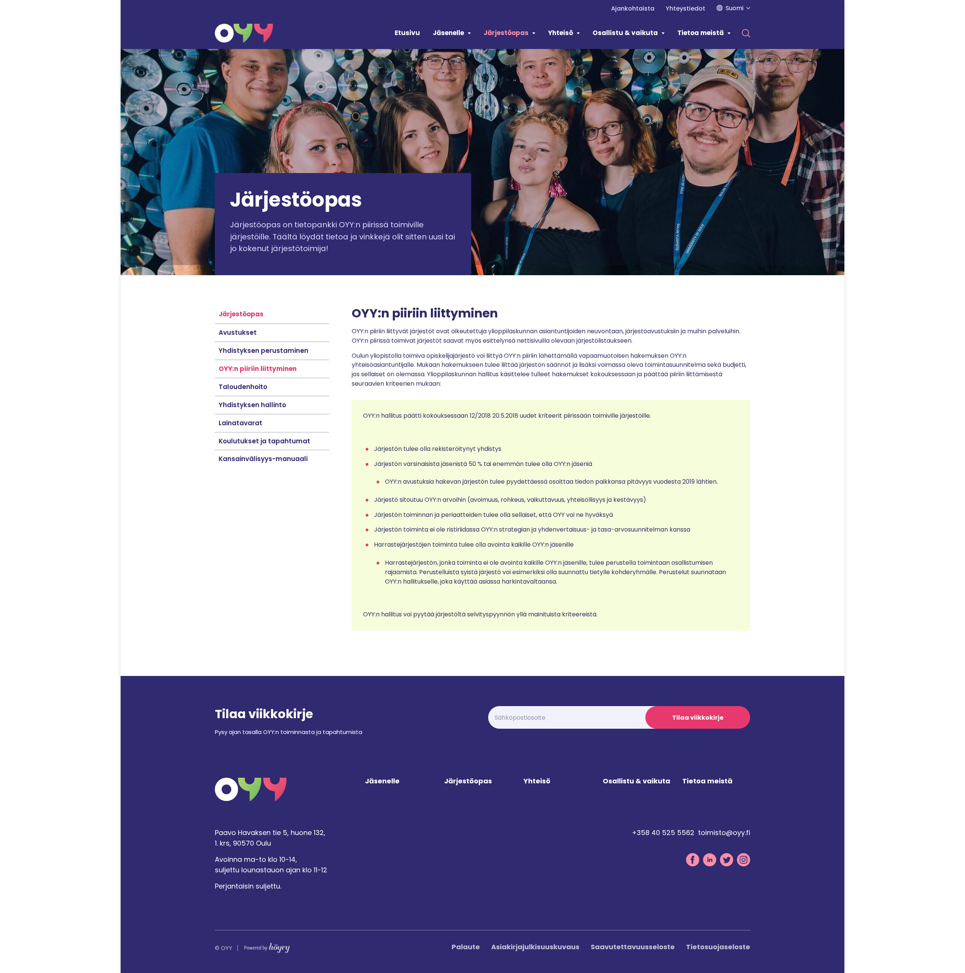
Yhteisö (560, 32)
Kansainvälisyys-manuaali (263, 458)
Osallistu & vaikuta (625, 32)
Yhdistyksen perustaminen (263, 350)
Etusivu (407, 32)
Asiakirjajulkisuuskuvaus (535, 947)
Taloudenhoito (243, 386)
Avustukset (238, 332)
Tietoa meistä (700, 32)
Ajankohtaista (632, 8)
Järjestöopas (506, 32)
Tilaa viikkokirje (697, 717)
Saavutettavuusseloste (633, 947)
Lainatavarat (240, 423)
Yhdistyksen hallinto (252, 404)
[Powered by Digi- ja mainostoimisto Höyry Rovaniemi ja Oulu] (267, 946)
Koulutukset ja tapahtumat (264, 441)
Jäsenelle (448, 32)
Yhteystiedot (685, 8)
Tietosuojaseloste (718, 947)
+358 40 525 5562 (663, 832)
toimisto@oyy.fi (724, 832)
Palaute (466, 947)
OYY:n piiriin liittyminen (258, 368)
